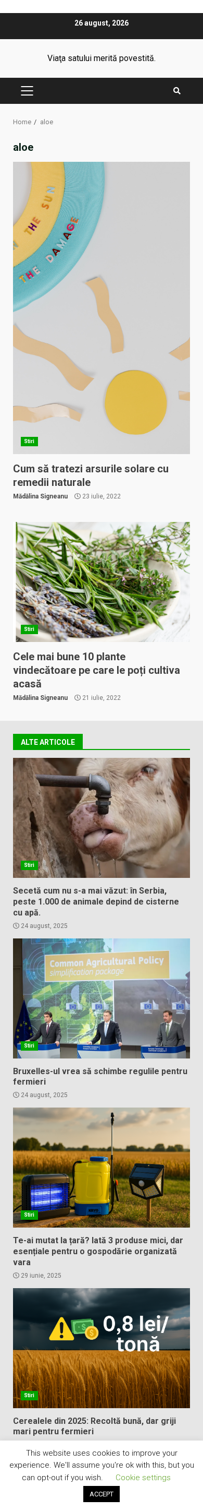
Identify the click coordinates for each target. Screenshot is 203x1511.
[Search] (177, 91)
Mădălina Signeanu (40, 496)
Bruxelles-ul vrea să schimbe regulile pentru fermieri (101, 998)
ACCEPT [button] (101, 1494)
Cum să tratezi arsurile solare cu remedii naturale (101, 308)
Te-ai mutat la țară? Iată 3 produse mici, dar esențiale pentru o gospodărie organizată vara (101, 1168)
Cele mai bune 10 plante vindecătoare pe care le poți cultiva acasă (101, 582)
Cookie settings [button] (143, 1477)
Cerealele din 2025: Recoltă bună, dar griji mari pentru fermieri (101, 1348)
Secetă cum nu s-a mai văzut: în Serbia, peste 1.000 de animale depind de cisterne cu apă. (101, 818)
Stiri (29, 441)
